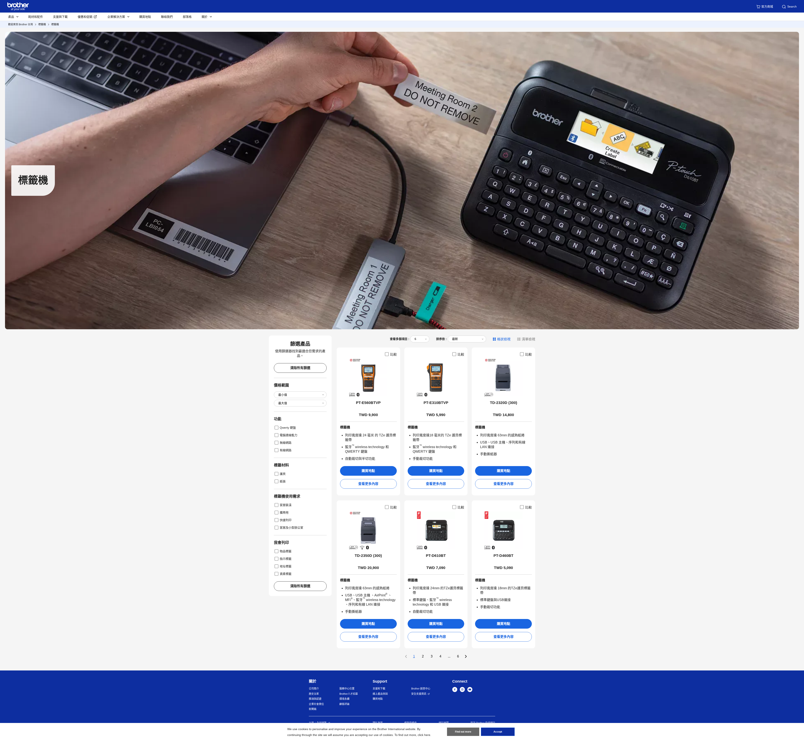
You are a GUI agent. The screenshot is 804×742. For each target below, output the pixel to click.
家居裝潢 (285, 505)
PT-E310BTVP (436, 403)
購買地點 (145, 16)
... (449, 656)
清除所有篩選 (300, 368)
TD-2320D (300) (503, 403)
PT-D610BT (436, 556)
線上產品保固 (380, 693)
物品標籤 (285, 551)
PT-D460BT (503, 556)
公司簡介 (314, 688)
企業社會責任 (316, 704)
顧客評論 (344, 704)
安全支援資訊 (418, 693)
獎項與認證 (315, 698)
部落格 (187, 16)
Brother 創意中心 (420, 688)
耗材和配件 (35, 16)
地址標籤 (285, 566)
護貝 (283, 473)
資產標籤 (285, 573)
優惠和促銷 (85, 16)
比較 (393, 354)
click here (424, 735)
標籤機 (42, 24)
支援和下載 (379, 688)
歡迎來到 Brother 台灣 (20, 24)
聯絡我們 (167, 16)
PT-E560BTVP (368, 403)
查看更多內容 (368, 484)
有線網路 (285, 450)
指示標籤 (285, 558)
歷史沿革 (314, 693)
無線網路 (285, 442)
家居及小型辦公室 (291, 527)
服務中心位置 (346, 688)
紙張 (283, 481)
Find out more (463, 731)
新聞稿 (312, 709)
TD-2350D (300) (368, 556)
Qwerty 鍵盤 (288, 427)
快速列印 (285, 520)
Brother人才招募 (348, 693)
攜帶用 (284, 512)
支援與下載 (60, 16)
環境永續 (344, 698)
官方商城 (767, 6)
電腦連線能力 (288, 435)
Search (792, 6)
